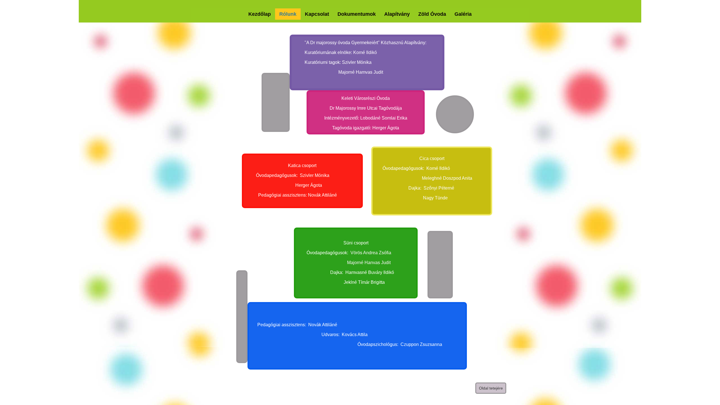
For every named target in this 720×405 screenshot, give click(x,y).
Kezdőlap (259, 14)
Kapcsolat (317, 14)
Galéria (463, 14)
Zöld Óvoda (432, 14)
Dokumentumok (357, 14)
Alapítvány (397, 14)
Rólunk (287, 14)
